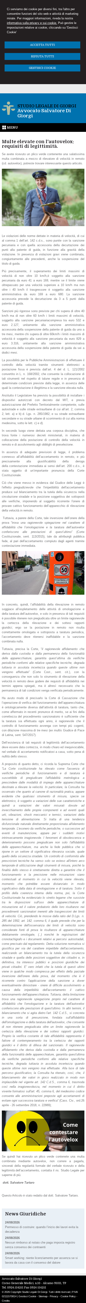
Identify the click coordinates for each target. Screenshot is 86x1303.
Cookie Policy (68, 1296)
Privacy (54, 1296)
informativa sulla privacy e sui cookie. (32, 23)
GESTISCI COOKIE (42, 68)
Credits (6, 1300)
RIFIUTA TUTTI (42, 56)
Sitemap (43, 1296)
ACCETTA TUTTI (42, 45)
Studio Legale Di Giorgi (46, 106)
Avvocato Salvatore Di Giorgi (44, 113)
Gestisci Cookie (27, 1296)
